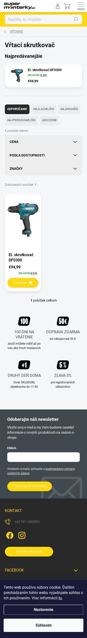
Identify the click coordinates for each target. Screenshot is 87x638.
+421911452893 (27, 522)
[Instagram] (21, 534)
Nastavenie (43, 609)
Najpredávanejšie (21, 120)
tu (60, 598)
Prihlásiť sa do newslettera (29, 486)
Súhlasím (44, 625)
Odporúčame (17, 109)
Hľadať (75, 19)
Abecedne (49, 120)
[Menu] (81, 6)
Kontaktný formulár (29, 551)
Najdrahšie (69, 109)
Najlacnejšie (43, 109)
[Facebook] (9, 534)
